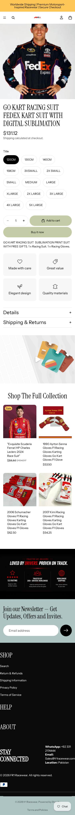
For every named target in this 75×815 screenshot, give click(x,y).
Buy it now (37, 232)
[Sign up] (66, 630)
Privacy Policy (8, 687)
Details (11, 312)
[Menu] (4, 17)
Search (4, 666)
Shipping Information (13, 680)
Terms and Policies (37, 809)
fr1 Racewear (30, 801)
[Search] (13, 17)
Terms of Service (10, 694)
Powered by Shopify (49, 801)
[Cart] (70, 17)
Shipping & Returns (24, 322)
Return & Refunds (11, 673)
